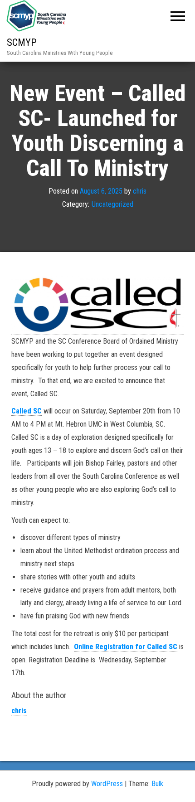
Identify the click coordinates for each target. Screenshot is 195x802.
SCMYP (22, 42)
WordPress (107, 783)
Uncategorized (112, 204)
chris (139, 191)
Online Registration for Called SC (125, 646)
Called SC (26, 411)
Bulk (157, 783)
